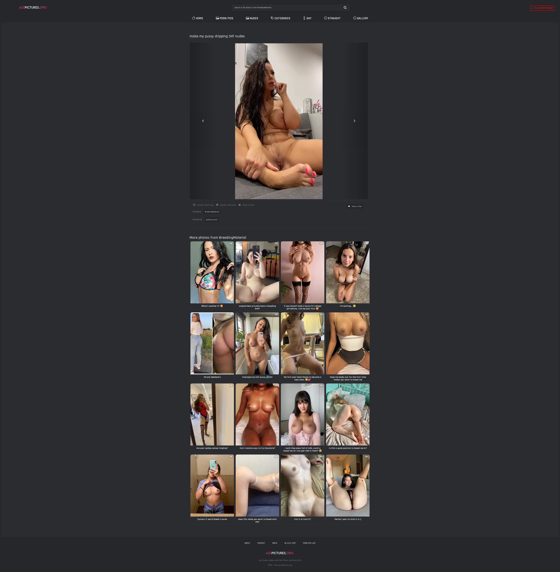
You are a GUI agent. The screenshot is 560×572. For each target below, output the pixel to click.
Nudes (254, 18)
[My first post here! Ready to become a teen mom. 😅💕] (302, 343)
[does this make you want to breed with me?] (257, 486)
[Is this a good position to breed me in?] (348, 414)
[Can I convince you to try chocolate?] (257, 414)
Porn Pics (226, 18)
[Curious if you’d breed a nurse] (212, 486)
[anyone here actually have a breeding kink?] (257, 272)
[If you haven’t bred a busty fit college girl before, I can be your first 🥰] (302, 272)
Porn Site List (309, 543)
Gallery (362, 18)
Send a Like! (356, 206)
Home (199, 18)
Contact (261, 543)
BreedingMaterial (212, 212)
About (247, 543)
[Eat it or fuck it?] (302, 486)
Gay (309, 18)
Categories (282, 18)
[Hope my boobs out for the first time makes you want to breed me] (348, 343)
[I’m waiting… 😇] (348, 272)
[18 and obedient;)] (212, 343)
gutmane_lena (212, 220)
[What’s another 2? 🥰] (212, 272)
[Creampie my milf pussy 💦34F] (257, 343)
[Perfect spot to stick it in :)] (348, 486)
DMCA (274, 543)
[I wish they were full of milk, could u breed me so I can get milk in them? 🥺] (302, 414)
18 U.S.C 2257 (290, 543)
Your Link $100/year (542, 8)
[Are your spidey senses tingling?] (212, 414)
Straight (334, 18)
